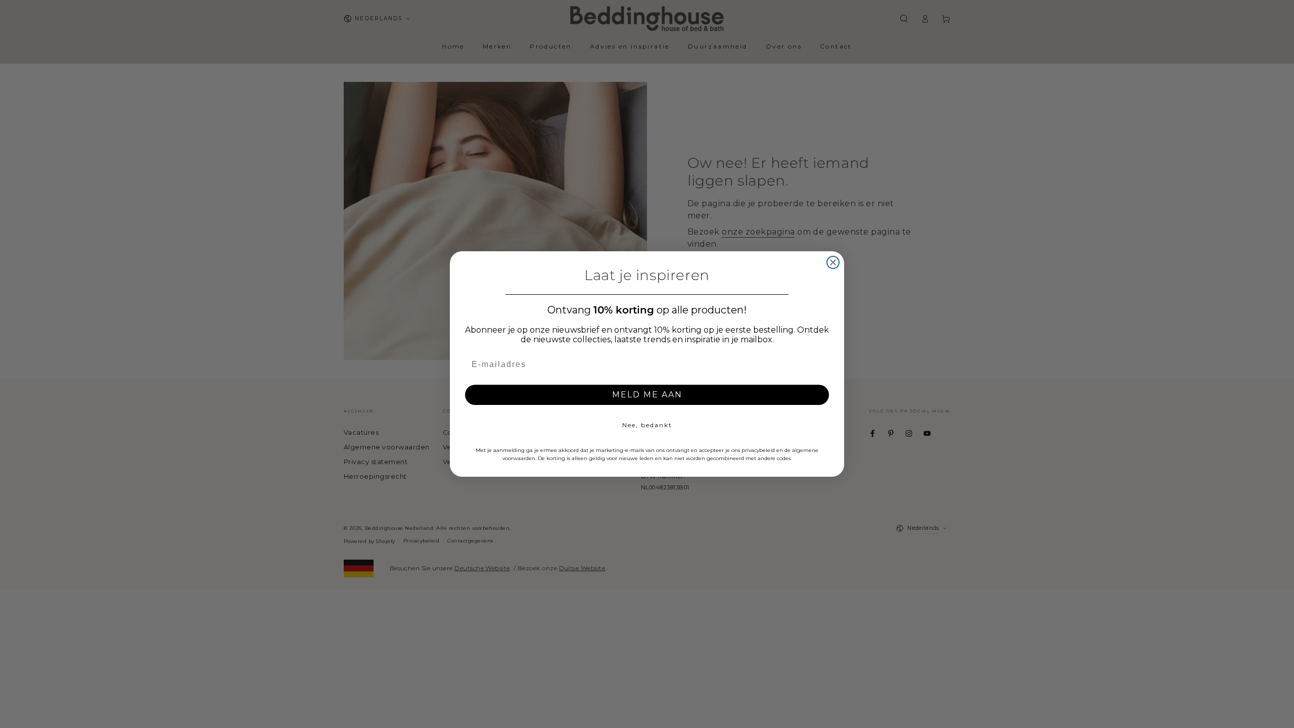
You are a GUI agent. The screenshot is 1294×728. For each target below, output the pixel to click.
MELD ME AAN (647, 394)
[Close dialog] (833, 262)
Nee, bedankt (647, 425)
